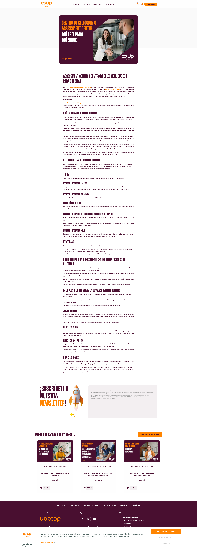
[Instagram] (88, 519)
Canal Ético (136, 505)
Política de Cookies (109, 505)
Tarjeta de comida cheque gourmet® (133, 520)
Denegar (166, 544)
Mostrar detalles (47, 542)
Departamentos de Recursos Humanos (78, 87)
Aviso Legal (75, 505)
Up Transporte (127, 523)
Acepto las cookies (166, 532)
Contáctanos (61, 505)
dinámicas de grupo (72, 300)
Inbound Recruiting (74, 103)
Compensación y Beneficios (130, 517)
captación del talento (112, 89)
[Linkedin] (82, 519)
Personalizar (165, 538)
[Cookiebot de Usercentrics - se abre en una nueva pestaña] (27, 545)
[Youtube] (94, 519)
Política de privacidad (90, 505)
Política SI (123, 505)
